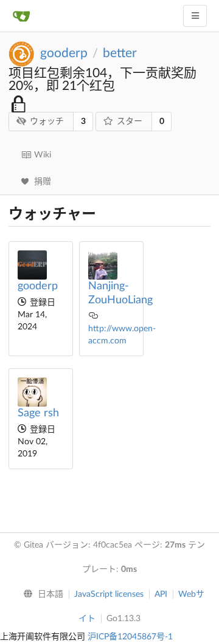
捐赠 (42, 181)
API (161, 594)
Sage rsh (38, 413)
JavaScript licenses (109, 594)
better (120, 53)
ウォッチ (47, 121)
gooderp (64, 53)
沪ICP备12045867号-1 (130, 637)
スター (129, 121)
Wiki (42, 155)
